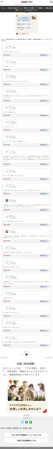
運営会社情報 (9, 428)
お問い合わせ (25, 428)
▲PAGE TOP (26, 415)
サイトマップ (3, 428)
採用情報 (30, 428)
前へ (7, 357)
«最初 (2, 357)
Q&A (21, 428)
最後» (51, 357)
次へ (46, 357)
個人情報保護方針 (15, 428)
